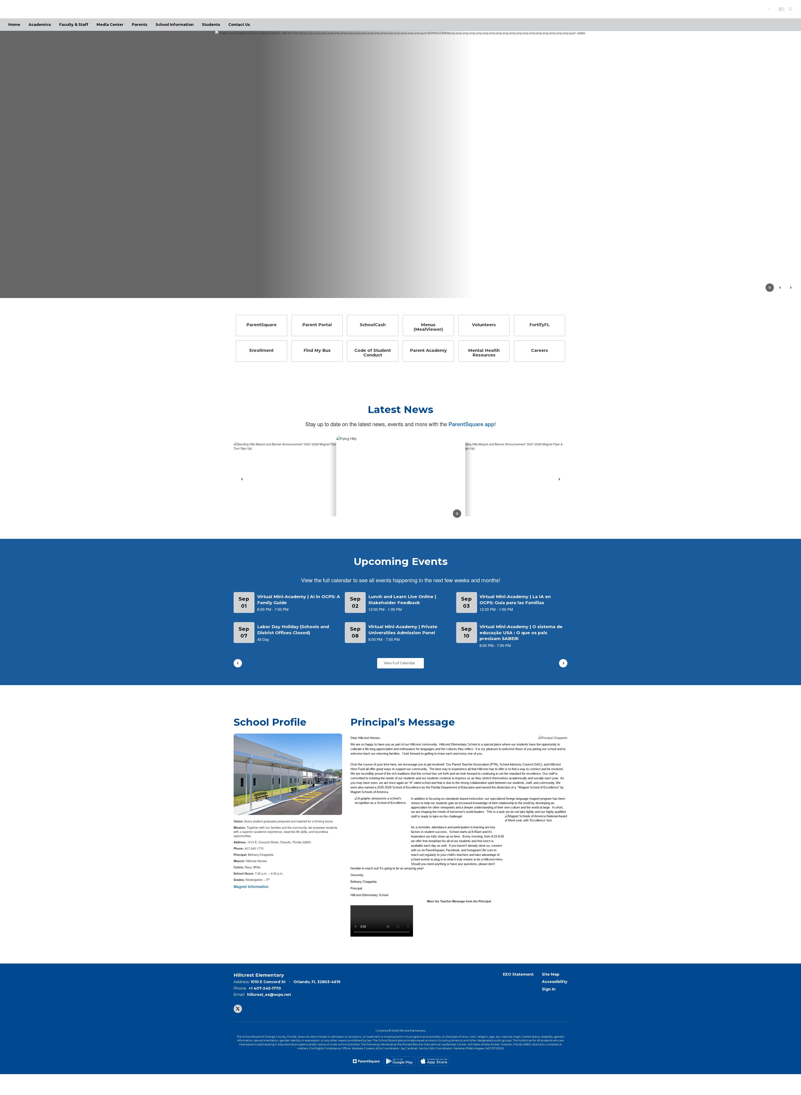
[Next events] (563, 663)
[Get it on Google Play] (399, 1061)
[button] (759, 9)
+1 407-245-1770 (265, 988)
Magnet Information (251, 886)
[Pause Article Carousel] (457, 514)
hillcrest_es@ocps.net (269, 994)
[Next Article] (559, 479)
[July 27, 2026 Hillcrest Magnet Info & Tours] (400, 479)
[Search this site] (790, 9)
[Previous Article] (242, 479)
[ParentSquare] (366, 1061)
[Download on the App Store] (434, 1061)
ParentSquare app (471, 424)
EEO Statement (518, 974)
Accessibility (554, 981)
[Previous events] (238, 663)
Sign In (548, 989)
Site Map (550, 974)
